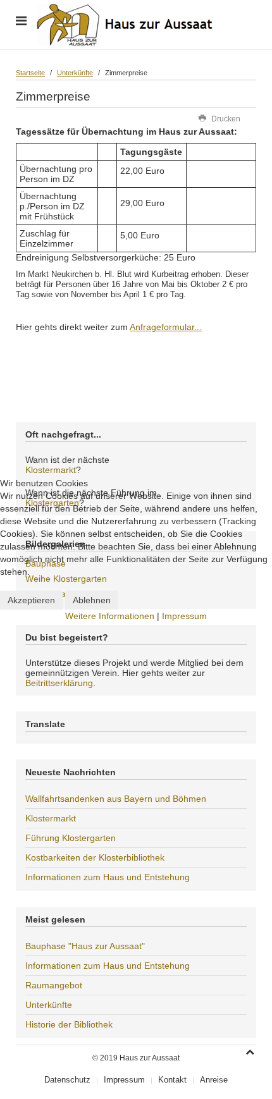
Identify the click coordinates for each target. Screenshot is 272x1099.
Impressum (184, 616)
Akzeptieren (31, 600)
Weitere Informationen (109, 616)
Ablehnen (92, 600)
